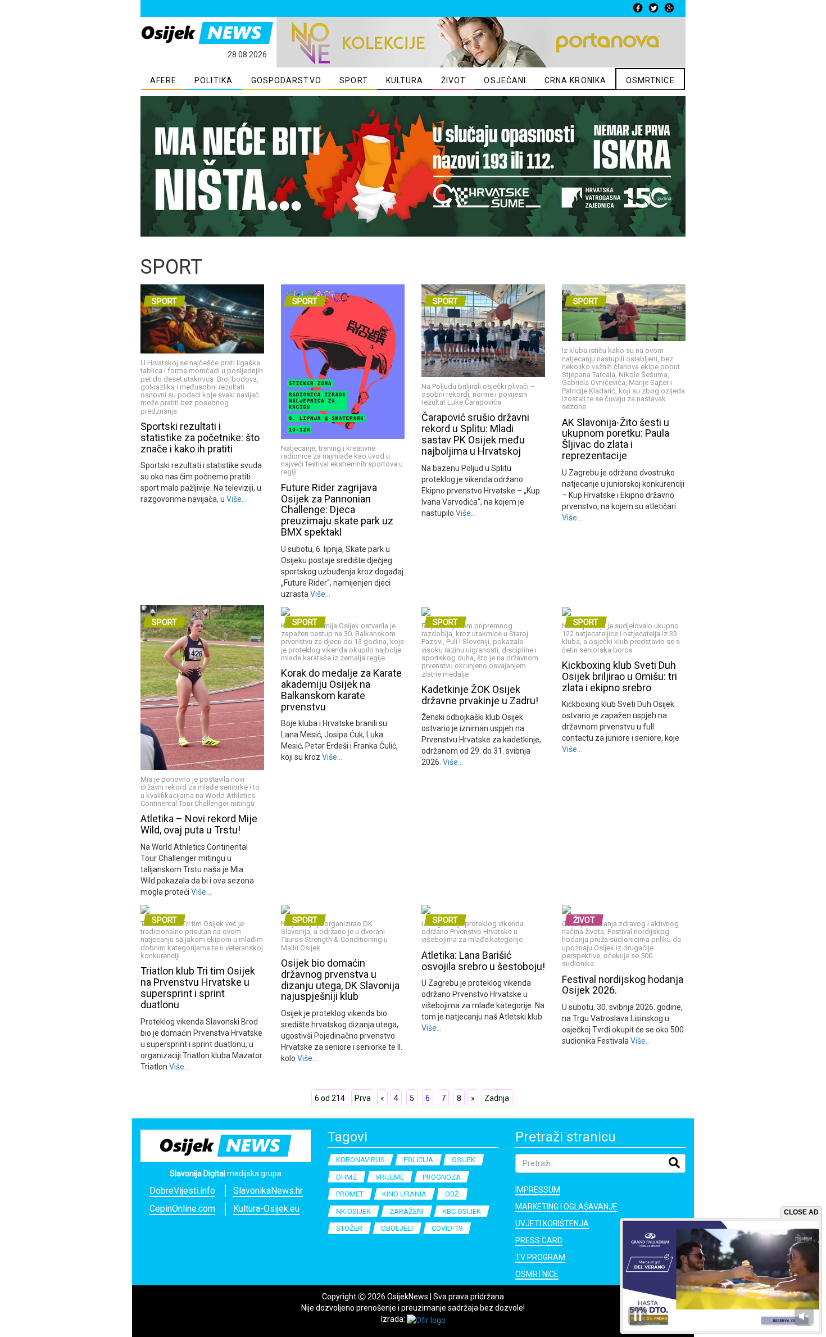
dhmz (346, 1177)
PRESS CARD (538, 1240)
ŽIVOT (453, 80)
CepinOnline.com (182, 1208)
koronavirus (360, 1159)
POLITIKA (213, 80)
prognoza (442, 1177)
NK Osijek (353, 1211)
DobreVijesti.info (182, 1190)
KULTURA (405, 80)
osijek (463, 1159)
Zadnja (496, 1098)
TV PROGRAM (540, 1257)
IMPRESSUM (537, 1189)
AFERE (163, 80)
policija (418, 1159)
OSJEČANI (505, 80)
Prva (363, 1098)
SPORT (353, 80)
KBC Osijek (461, 1211)
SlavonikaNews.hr (268, 1190)
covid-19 (447, 1228)
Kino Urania (404, 1194)
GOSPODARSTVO (286, 80)
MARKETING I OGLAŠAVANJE (566, 1206)
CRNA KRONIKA (575, 80)
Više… (236, 499)
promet (350, 1194)
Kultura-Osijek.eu (266, 1208)
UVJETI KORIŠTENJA (552, 1223)
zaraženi (406, 1211)
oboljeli (397, 1228)
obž (452, 1194)
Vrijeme (389, 1177)
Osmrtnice (537, 1274)
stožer (349, 1228)
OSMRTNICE (650, 80)
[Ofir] (426, 1319)
